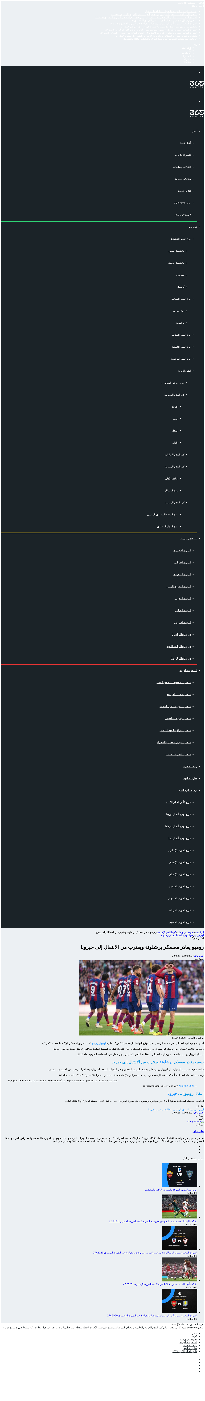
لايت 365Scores (183, 215)
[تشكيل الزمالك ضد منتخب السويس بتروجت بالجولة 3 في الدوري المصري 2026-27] (179, 1217)
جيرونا (172, 1093)
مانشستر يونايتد (176, 262)
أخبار (194, 131)
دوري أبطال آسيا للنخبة (179, 646)
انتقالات (168, 1109)
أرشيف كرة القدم (188, 790)
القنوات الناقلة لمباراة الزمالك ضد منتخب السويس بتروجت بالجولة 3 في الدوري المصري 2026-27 (146, 17)
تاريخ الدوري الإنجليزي (179, 850)
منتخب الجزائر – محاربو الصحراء (174, 742)
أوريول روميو (197, 935)
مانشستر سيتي (176, 250)
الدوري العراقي (183, 610)
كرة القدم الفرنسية (181, 358)
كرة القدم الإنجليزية (181, 238)
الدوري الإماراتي (182, 622)
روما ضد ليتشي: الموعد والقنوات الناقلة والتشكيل (171, 11)
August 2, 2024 (186, 1086)
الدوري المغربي (183, 598)
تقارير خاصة (184, 191)
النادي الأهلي (171, 478)
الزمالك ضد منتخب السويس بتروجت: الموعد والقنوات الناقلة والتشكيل (160, 38)
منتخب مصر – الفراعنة (179, 694)
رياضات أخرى (190, 766)
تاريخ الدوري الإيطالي (180, 874)
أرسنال (180, 286)
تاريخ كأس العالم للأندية (178, 802)
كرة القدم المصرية (174, 466)
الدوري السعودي (182, 574)
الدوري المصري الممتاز (178, 586)
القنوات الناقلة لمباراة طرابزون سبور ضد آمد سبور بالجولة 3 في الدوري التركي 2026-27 (151, 29)
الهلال (175, 430)
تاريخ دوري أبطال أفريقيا (178, 826)
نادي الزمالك (171, 490)
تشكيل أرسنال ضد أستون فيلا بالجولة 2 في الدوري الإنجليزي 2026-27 (161, 20)
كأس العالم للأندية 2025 (184, 1351)
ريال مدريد (178, 310)
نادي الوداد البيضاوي (167, 526)
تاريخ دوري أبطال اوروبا (178, 814)
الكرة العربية (184, 370)
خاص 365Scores (182, 203)
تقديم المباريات (183, 155)
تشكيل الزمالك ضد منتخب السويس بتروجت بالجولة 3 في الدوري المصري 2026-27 (154, 14)
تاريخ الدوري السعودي (179, 898)
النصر (175, 418)
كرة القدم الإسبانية (181, 298)
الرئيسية (199, 932)
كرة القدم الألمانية (181, 346)
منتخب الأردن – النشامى (178, 754)
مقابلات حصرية (183, 179)
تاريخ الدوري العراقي (180, 910)
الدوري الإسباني (182, 562)
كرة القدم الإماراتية (174, 454)
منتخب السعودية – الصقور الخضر (173, 682)
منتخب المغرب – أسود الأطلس (175, 706)
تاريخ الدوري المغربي (180, 922)
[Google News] (195, 1121)
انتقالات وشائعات (182, 167)
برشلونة (180, 322)
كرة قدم (193, 227)
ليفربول (180, 274)
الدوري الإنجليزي (182, 550)
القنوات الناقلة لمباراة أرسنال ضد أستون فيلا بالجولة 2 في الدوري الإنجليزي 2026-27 (153, 23)
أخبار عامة (185, 143)
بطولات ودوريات (188, 538)
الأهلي (175, 442)
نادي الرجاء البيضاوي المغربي (162, 514)
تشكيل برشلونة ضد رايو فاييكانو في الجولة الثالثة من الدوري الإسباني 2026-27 (156, 35)
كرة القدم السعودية (174, 394)
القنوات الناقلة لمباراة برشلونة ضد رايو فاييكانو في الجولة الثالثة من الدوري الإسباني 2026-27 (148, 32)
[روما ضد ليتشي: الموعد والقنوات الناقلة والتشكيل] (179, 1186)
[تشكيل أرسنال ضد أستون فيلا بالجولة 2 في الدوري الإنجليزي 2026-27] (179, 1280)
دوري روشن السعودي (172, 382)
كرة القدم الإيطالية (181, 334)
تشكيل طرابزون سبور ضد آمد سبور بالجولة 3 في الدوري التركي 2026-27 (159, 26)
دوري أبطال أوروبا (181, 634)
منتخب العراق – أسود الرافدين (175, 730)
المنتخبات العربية (188, 670)
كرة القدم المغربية (174, 502)
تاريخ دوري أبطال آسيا (179, 838)
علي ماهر (199, 955)
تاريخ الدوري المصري (180, 886)
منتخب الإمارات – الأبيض (178, 718)
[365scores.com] (197, 87)
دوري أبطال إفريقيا (181, 658)
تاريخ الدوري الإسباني (180, 862)
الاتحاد (175, 406)
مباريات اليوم (190, 778)
